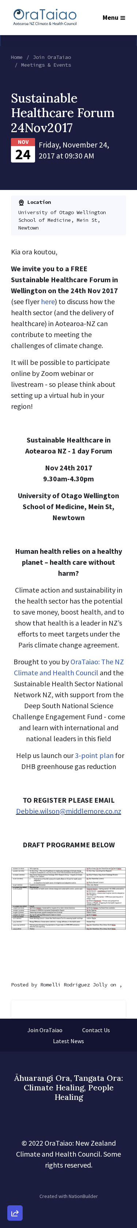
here (48, 301)
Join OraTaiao (52, 57)
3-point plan (94, 755)
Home (17, 57)
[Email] (15, 1133)
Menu (110, 17)
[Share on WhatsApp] (15, 1195)
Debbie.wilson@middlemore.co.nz (68, 810)
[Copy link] (15, 1112)
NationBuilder (83, 1196)
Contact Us (96, 1030)
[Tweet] (15, 1153)
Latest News (68, 1041)
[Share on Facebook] (15, 1174)
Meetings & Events (46, 64)
